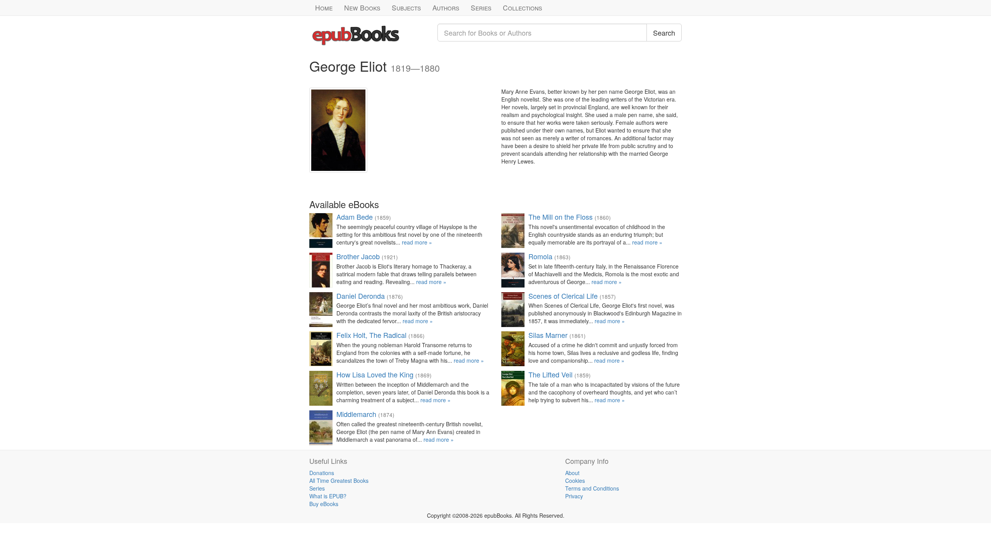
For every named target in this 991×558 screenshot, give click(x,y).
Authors (445, 7)
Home (324, 7)
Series (481, 7)
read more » (417, 242)
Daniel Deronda (360, 296)
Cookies (575, 480)
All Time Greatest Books (339, 480)
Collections (522, 7)
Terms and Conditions (592, 488)
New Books (362, 7)
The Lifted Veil (550, 374)
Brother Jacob (358, 256)
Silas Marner (548, 335)
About (572, 473)
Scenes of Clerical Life (563, 296)
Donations (321, 473)
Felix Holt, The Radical (371, 335)
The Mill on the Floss (560, 217)
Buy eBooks (323, 504)
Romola (540, 256)
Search (664, 33)
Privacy (574, 496)
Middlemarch (356, 414)
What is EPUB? (327, 496)
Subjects (406, 7)
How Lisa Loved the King (374, 374)
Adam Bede (354, 217)
